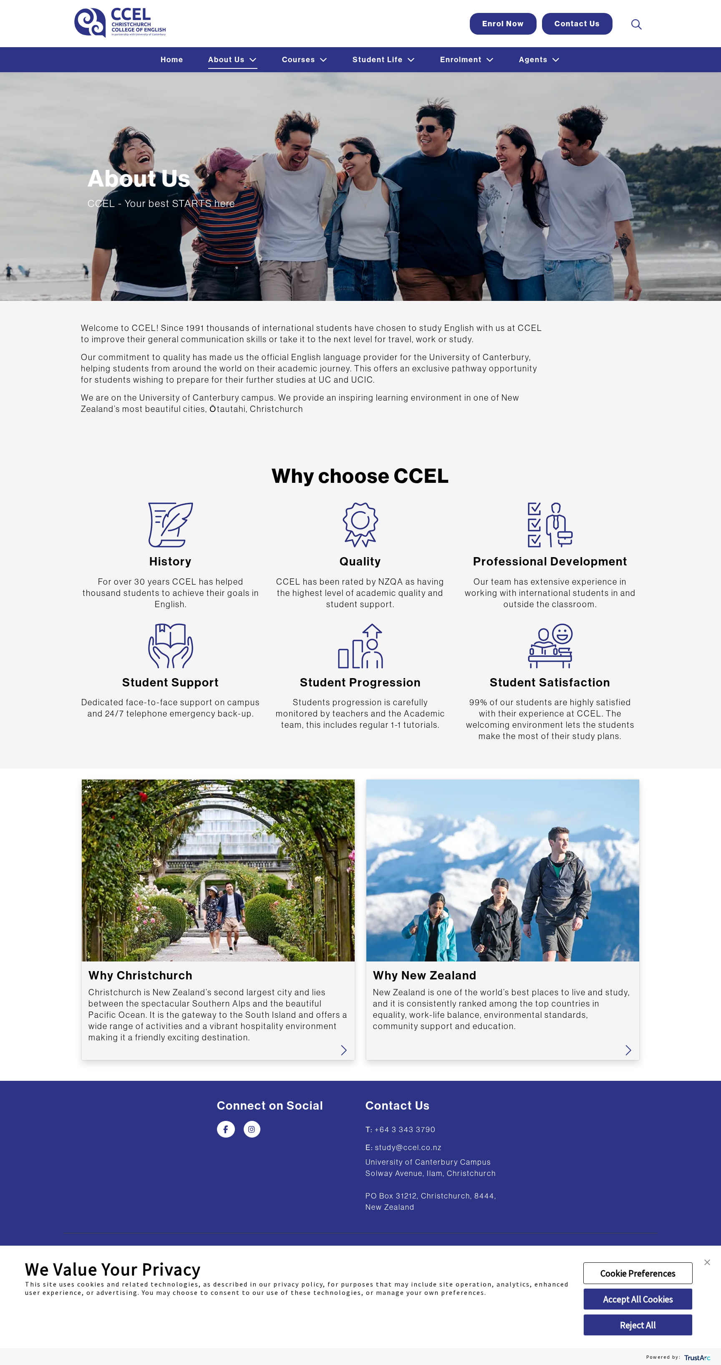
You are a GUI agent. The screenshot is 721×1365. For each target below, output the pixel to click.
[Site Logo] (119, 23)
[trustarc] (696, 1357)
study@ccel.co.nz (408, 1147)
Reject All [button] (638, 1325)
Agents (534, 59)
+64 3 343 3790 (405, 1129)
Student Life (379, 59)
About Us (227, 59)
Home (172, 59)
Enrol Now (503, 23)
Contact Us (577, 23)
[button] (707, 1261)
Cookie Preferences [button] (638, 1273)
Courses (300, 59)
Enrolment (462, 59)
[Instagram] (252, 1129)
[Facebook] (226, 1129)
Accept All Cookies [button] (638, 1299)
